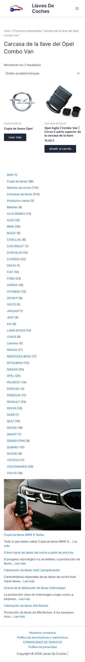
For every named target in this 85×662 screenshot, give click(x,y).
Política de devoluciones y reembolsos (42, 637)
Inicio (7, 30)
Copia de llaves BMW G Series (24, 535)
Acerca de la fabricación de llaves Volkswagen (35, 588)
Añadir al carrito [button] (60, 149)
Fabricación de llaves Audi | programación (32, 570)
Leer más (15, 137)
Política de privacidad (42, 647)
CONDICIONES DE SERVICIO (42, 642)
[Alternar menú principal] (77, 8)
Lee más (20, 563)
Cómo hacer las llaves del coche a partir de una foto (39, 552)
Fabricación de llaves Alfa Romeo (26, 605)
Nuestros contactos (42, 633)
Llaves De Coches (43, 8)
